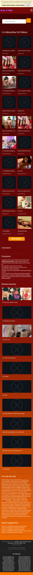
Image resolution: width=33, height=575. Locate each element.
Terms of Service (23, 541)
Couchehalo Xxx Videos (8, 516)
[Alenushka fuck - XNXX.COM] (9, 48)
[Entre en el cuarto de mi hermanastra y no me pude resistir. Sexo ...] (9, 188)
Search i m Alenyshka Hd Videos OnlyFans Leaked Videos (16, 531)
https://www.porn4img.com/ (24, 569)
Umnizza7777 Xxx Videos (12, 513)
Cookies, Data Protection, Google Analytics (13, 5)
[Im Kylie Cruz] (25, 108)
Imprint (17, 541)
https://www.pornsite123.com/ (8, 562)
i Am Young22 (5, 469)
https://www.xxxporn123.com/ (8, 568)
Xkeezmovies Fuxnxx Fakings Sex (10, 484)
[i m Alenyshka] (9, 228)
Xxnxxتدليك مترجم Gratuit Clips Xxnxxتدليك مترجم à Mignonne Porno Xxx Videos (16, 495)
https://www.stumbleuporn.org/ (24, 570)
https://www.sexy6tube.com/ (24, 558)
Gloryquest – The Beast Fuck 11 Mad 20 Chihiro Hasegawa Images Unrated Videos (16, 508)
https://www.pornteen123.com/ (24, 562)
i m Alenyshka (5, 231)
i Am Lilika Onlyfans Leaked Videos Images (13, 413)
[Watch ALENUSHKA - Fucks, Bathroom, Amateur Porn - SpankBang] (9, 128)
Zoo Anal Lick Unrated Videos (18, 515)
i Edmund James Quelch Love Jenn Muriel (13, 432)
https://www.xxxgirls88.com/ (24, 556)
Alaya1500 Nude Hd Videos (9, 486)
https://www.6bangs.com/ (8, 559)
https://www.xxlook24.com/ (8, 570)
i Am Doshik (5, 376)
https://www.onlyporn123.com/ (24, 564)
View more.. (16, 239)
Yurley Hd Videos (6, 492)
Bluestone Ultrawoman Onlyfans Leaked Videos (18, 490)
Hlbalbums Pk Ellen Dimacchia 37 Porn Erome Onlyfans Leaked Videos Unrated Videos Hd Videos (16, 505)
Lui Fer (3, 489)
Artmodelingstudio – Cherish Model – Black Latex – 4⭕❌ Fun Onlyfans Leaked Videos (15, 500)
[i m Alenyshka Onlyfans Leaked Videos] (9, 88)
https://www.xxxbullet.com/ (8, 566)
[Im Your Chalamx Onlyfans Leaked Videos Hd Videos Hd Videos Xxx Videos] (25, 88)
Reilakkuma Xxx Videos (14, 507)
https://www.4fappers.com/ (8, 556)
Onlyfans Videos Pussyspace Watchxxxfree (18, 487)
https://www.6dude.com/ (8, 560)
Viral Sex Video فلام (25, 484)
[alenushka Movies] (25, 228)
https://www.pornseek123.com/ (24, 560)
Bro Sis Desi (24, 501)
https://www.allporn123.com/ (24, 563)
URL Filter (16, 543)
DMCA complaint (6, 278)
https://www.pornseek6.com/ (24, 561)
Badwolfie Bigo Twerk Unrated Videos (11, 480)
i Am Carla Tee (6, 339)
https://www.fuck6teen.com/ (24, 559)
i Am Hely (4, 395)
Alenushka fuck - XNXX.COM (9, 50)
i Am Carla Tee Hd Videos (9, 358)
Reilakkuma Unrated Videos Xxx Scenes (12, 502)
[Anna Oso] (25, 168)
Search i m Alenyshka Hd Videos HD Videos (13, 529)
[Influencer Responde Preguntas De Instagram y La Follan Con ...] (9, 68)
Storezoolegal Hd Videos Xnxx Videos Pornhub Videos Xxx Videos (15, 482)
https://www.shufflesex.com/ (8, 563)
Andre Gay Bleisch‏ (21, 498)
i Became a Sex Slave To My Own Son (12, 450)
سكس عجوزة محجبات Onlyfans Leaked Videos (15, 480)
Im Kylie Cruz (21, 111)
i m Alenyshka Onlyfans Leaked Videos (12, 91)
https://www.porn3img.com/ (24, 568)
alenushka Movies (22, 231)
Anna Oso (20, 171)
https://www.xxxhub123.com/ (8, 567)
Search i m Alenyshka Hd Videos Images (12, 532)
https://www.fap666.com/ (8, 561)
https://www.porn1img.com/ (24, 566)
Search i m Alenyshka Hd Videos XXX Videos (13, 528)
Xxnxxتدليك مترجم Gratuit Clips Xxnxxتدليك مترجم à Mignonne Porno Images (14, 492)
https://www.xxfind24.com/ (8, 569)
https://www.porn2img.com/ (24, 567)
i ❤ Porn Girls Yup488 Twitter (10, 302)
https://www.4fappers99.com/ (8, 558)
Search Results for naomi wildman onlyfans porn (14, 111)
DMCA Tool (22, 543)
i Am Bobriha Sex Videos (8, 321)
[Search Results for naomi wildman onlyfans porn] (9, 108)
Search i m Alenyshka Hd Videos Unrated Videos (14, 526)
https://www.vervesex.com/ (8, 564)
